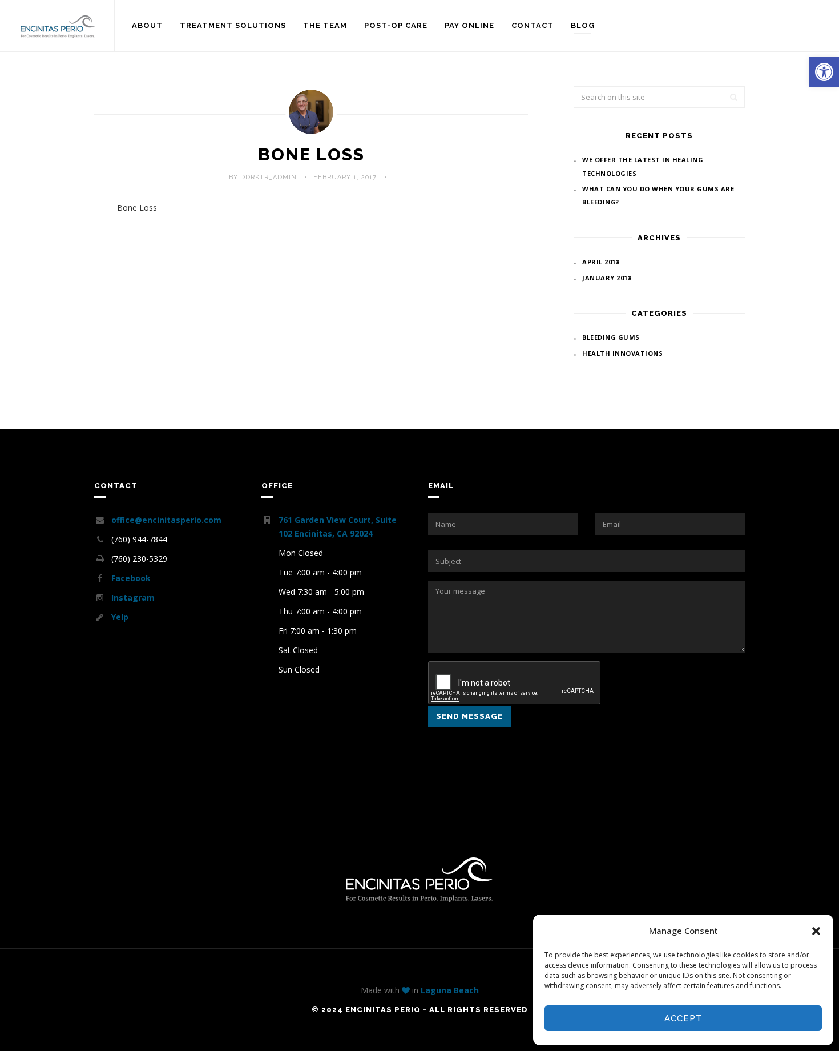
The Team (325, 25)
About (147, 25)
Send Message (469, 716)
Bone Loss (311, 154)
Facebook (131, 578)
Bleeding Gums (611, 337)
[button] (824, 72)
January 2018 (606, 277)
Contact (532, 25)
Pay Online (469, 25)
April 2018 (600, 261)
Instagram (133, 597)
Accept (683, 1018)
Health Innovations (622, 353)
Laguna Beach (450, 990)
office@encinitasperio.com (166, 519)
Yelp (119, 616)
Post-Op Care (395, 25)
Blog (583, 25)
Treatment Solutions (233, 25)
